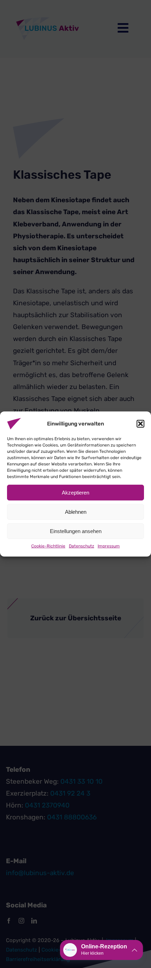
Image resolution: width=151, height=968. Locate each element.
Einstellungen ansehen (75, 531)
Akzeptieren (75, 492)
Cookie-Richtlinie (48, 546)
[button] (140, 423)
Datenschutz (81, 546)
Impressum (109, 546)
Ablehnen (75, 511)
